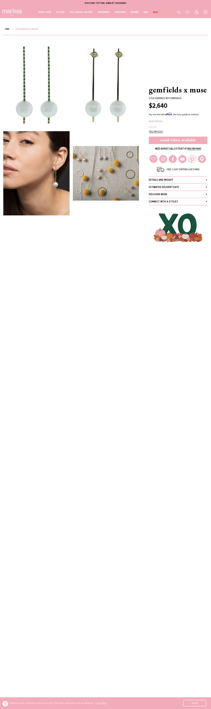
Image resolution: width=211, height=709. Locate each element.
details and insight (161, 179)
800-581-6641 (194, 148)
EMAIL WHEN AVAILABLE (178, 140)
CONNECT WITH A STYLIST (163, 201)
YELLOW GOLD (156, 131)
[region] (105, 3)
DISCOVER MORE (158, 194)
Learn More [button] (101, 703)
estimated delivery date (164, 187)
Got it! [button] (195, 703)
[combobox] (175, 12)
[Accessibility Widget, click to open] (5, 703)
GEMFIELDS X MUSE (178, 90)
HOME (7, 29)
